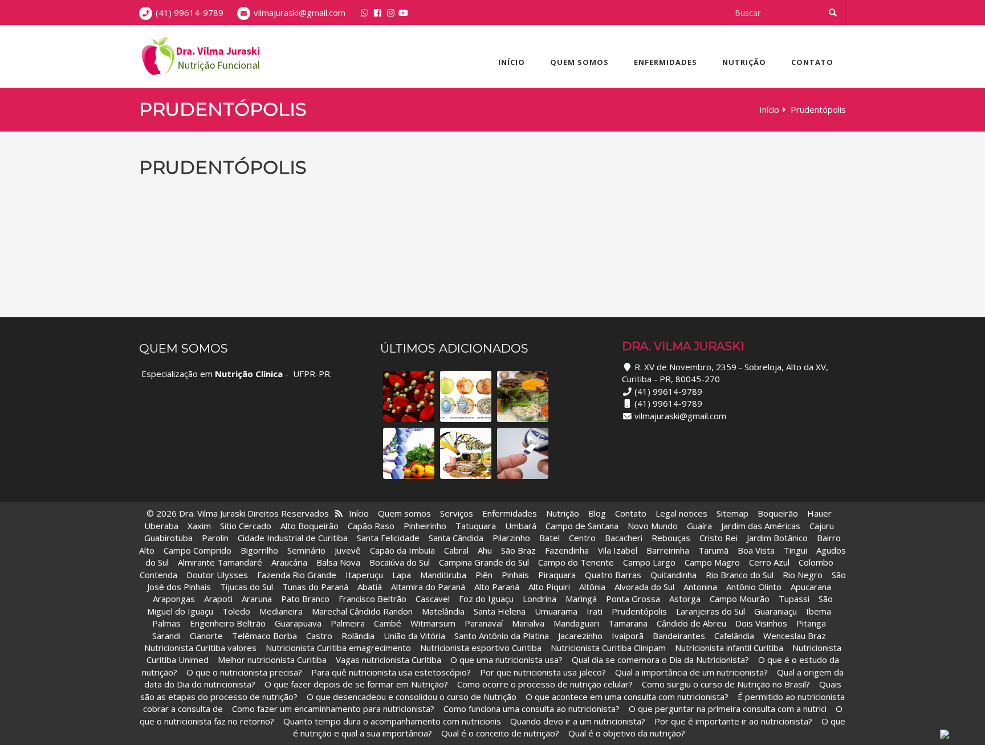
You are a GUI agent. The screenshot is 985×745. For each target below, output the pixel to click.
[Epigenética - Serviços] (522, 396)
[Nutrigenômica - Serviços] (408, 453)
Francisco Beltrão (372, 598)
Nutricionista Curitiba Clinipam (608, 647)
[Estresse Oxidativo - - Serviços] (465, 396)
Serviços (456, 513)
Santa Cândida (456, 537)
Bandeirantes (680, 635)
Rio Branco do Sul (740, 574)
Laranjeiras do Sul (710, 611)
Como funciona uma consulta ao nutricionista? (531, 708)
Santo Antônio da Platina (501, 635)
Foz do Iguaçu (486, 598)
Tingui (795, 550)
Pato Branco (305, 598)
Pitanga (811, 623)
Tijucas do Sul (246, 586)
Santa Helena (500, 611)
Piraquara (557, 574)
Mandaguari (576, 623)
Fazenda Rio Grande (296, 574)
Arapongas (174, 598)
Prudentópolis (639, 611)
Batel (549, 537)
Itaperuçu (364, 574)
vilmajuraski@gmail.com (299, 12)
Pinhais (515, 574)
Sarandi (166, 635)
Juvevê (348, 550)
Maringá (581, 598)
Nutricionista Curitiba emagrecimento (338, 647)
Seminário (306, 550)
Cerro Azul (769, 562)
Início (511, 62)
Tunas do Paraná (315, 586)
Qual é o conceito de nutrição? (500, 733)
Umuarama (556, 611)
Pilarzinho (511, 537)
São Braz (518, 550)
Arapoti (218, 598)
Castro (319, 635)
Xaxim (199, 525)
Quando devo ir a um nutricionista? (577, 721)
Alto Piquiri (549, 586)
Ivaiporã (629, 635)
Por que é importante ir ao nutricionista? (733, 721)
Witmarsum (432, 623)
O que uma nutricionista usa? (506, 659)
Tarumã (713, 550)
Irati (595, 611)
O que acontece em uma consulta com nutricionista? (627, 696)
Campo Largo (649, 562)
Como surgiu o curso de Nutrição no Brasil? (726, 684)
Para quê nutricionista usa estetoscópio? (391, 672)
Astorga (685, 598)
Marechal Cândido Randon (362, 611)
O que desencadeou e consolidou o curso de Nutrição (411, 696)
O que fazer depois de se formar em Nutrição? (356, 684)
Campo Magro (712, 562)
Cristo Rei (718, 537)
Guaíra (699, 525)
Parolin (215, 537)
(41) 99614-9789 (189, 12)
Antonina (700, 586)
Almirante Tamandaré (220, 562)
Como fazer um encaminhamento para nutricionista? (333, 708)
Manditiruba (443, 574)
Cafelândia (735, 635)
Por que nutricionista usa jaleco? (543, 672)
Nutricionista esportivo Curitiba (481, 647)
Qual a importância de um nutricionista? (691, 672)
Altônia (592, 586)
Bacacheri (623, 537)
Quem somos (579, 62)
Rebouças (671, 537)
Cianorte (206, 635)
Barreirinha (667, 550)
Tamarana (628, 623)
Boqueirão (778, 513)
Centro (582, 537)
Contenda (158, 574)
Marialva (528, 623)
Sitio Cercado (245, 525)
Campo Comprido (197, 550)
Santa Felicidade (388, 537)
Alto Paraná (496, 586)
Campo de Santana (582, 525)
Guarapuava (298, 623)
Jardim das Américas (760, 525)
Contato (812, 62)
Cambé (387, 623)
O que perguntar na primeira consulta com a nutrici (728, 708)
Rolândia (358, 635)
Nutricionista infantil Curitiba (730, 647)
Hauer (819, 513)
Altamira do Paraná (428, 586)
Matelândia (443, 611)
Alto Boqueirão (309, 525)
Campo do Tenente (576, 562)
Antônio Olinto (754, 586)
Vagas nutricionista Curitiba (388, 659)
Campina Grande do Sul (484, 562)
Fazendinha (567, 550)
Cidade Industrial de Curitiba (293, 537)
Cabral (456, 550)
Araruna (257, 598)
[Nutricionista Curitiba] (199, 56)
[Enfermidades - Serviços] (522, 453)
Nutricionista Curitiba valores (200, 647)
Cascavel (434, 598)
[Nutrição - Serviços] (465, 453)
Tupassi (794, 598)
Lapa (401, 574)
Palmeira (348, 623)
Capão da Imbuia (402, 550)
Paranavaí (484, 623)
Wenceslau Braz (794, 635)
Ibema (818, 611)
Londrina (539, 598)
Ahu (485, 550)
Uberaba (161, 525)
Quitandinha (673, 574)
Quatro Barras (613, 574)
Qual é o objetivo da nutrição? (626, 733)
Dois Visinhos (761, 623)
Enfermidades (665, 62)
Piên (483, 574)
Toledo (236, 611)
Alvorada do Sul (644, 586)
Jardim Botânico (777, 537)
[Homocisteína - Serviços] (408, 396)
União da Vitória (415, 635)
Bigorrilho (259, 550)
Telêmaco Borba (264, 635)
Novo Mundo (653, 525)
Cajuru (821, 525)
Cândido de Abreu (691, 623)
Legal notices (681, 513)
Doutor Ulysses (217, 574)
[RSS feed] (338, 513)
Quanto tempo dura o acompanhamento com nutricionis (392, 721)
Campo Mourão (740, 598)
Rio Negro (803, 574)
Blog (597, 513)
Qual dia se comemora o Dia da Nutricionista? (660, 659)
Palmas (166, 623)
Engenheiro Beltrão (228, 623)
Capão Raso (371, 525)
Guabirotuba (168, 537)
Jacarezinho (581, 635)
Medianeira (281, 611)
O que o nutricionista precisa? (244, 672)
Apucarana (811, 586)
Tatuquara (475, 525)
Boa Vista (756, 550)
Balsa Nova (338, 562)
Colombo (816, 562)
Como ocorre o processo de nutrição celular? (545, 684)
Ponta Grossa (633, 598)
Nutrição (744, 62)
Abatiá (369, 586)
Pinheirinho (425, 525)
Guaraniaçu (775, 611)
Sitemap (732, 513)
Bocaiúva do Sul (399, 562)
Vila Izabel (617, 550)
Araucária (289, 562)
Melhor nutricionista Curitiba (272, 659)
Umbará (520, 525)
